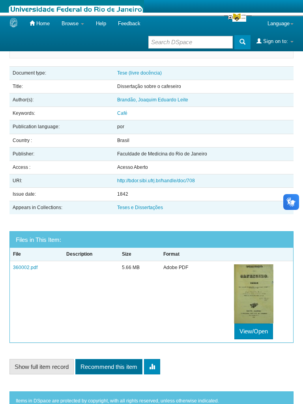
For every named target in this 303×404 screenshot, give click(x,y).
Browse (71, 23)
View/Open (253, 331)
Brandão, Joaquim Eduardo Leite (152, 100)
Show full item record (42, 366)
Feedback (129, 23)
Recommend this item (108, 366)
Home (42, 23)
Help (101, 23)
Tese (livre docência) (139, 73)
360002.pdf (25, 267)
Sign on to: (276, 41)
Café (122, 113)
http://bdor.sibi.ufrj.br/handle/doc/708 (156, 180)
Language (278, 23)
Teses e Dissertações (140, 207)
